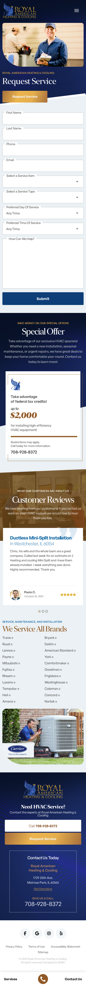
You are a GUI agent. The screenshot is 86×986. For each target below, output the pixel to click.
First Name (13, 112)
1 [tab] (39, 611)
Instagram (49, 933)
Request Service (24, 97)
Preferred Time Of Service (23, 222)
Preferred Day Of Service (22, 207)
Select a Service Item (20, 175)
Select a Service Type (20, 191)
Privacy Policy (14, 946)
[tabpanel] (43, 416)
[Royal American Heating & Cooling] (19, 10)
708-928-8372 (43, 826)
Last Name (13, 128)
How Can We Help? (21, 238)
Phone (10, 144)
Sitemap (43, 952)
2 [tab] (43, 611)
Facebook (25, 933)
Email (10, 159)
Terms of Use (36, 946)
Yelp (61, 933)
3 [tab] (46, 611)
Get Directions (43, 888)
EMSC (61, 962)
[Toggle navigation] (76, 11)
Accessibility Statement (65, 946)
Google (37, 933)
